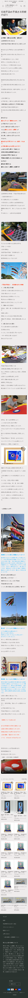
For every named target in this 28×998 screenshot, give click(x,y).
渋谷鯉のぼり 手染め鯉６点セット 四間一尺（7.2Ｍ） (7, 835)
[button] (3, 6)
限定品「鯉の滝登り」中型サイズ (7, 815)
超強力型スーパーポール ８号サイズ (7, 906)
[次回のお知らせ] (25, 2)
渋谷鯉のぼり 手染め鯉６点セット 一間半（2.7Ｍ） (20, 872)
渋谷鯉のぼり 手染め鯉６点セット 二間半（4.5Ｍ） (20, 853)
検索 (4, 920)
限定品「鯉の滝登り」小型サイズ (20, 816)
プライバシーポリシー (8, 927)
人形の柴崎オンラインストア (12, 992)
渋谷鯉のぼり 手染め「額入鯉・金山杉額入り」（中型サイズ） (7, 793)
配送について (6, 930)
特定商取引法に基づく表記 (9, 923)
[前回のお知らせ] (2, 2)
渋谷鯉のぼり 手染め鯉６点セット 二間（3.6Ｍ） (7, 872)
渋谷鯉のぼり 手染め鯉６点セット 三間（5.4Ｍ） (7, 853)
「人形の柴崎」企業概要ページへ (11, 937)
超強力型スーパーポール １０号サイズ (20, 887)
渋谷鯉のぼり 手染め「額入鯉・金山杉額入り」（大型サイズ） (20, 793)
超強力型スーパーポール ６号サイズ (20, 906)
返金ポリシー (22, 992)
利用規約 (14, 994)
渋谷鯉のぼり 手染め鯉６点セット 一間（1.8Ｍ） (7, 891)
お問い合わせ (6, 933)
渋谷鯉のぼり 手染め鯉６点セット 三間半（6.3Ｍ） (20, 835)
